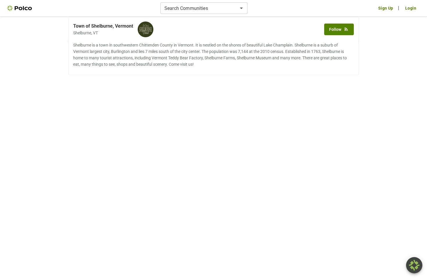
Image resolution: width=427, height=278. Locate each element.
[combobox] (199, 8)
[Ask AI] (414, 265)
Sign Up (385, 8)
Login (410, 8)
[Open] (241, 8)
